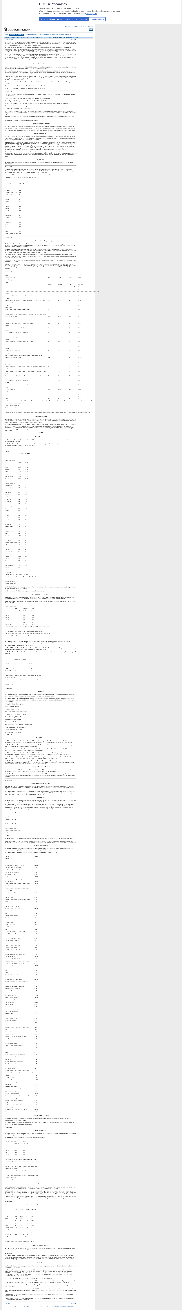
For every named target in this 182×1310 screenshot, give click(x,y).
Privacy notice (56, 1306)
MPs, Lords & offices (31, 34)
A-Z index (6, 1306)
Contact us (90, 26)
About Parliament (44, 34)
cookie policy (91, 14)
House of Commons (9, 37)
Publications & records (58, 37)
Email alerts (75, 26)
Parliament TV (70, 37)
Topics (82, 37)
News (76, 37)
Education (68, 34)
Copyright (49, 1306)
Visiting (61, 34)
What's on (29, 37)
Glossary (12, 1306)
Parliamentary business (16, 34)
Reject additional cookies (76, 19)
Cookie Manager (70, 1306)
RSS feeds (83, 26)
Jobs (35, 1306)
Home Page (73, 39)
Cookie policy (63, 1306)
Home (6, 34)
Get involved (54, 34)
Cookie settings (97, 19)
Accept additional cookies (51, 19)
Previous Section (9, 39)
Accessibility (68, 26)
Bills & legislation (38, 37)
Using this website (42, 1306)
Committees (47, 37)
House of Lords (21, 37)
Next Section (8, 1303)
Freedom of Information (27, 1306)
